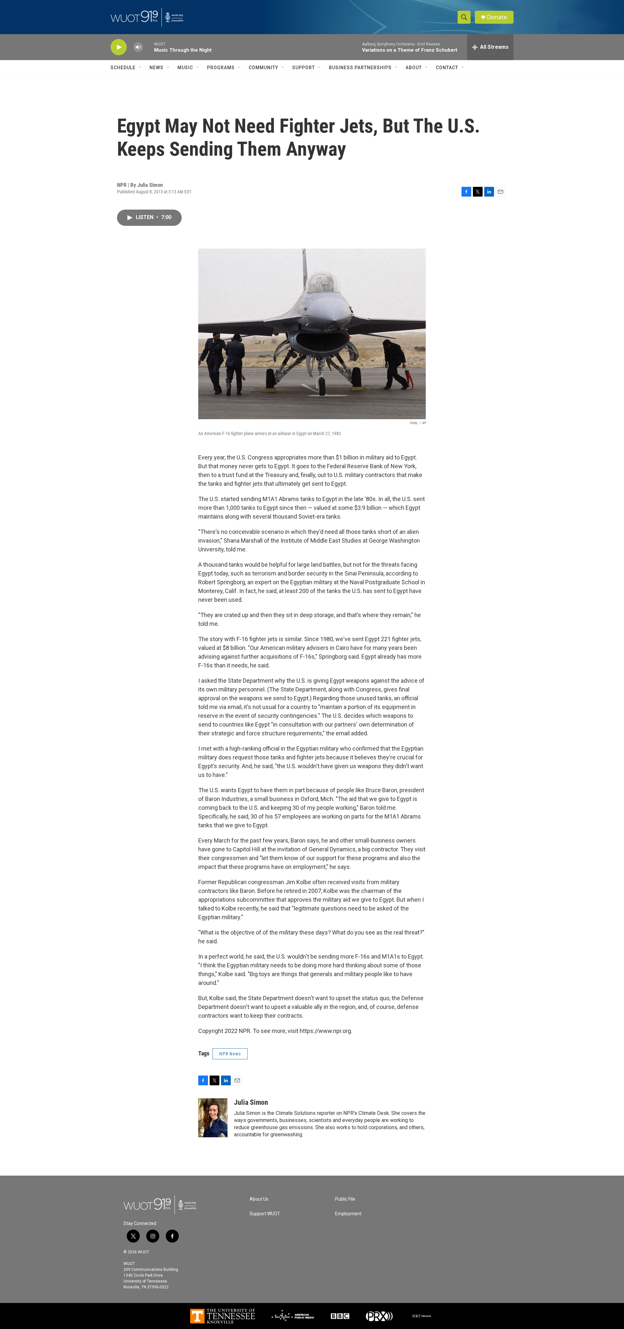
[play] (118, 47)
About (414, 67)
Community (263, 67)
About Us (259, 1199)
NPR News (230, 1053)
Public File (345, 1199)
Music (185, 67)
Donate (497, 17)
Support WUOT (265, 1213)
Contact (447, 67)
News (156, 67)
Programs (221, 67)
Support (303, 67)
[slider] (149, 47)
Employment (348, 1213)
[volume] (138, 47)
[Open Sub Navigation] (140, 67)
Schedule (123, 67)
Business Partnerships (360, 67)
